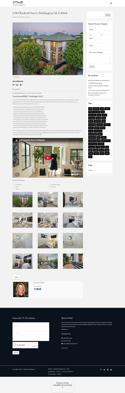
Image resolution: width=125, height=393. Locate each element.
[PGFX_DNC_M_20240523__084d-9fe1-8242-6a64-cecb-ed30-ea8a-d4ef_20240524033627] (22, 261)
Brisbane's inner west (94, 111)
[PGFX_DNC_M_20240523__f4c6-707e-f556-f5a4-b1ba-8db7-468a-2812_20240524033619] (48, 240)
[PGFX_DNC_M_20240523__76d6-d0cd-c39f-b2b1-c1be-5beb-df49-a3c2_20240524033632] (73, 261)
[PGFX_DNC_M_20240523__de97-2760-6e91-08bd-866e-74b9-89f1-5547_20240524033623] (22, 240)
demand (98, 118)
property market (106, 140)
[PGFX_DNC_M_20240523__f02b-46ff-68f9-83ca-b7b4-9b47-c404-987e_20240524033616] (48, 220)
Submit (92, 66)
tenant (90, 153)
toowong (96, 153)
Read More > (64, 329)
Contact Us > (64, 348)
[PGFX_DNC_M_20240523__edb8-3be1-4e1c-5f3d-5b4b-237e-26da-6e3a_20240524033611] (48, 199)
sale (107, 147)
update (107, 153)
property (104, 137)
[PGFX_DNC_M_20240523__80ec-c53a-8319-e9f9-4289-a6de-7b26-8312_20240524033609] (73, 199)
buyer (102, 111)
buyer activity (92, 115)
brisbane (107, 108)
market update (92, 134)
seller (90, 150)
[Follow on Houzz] (111, 369)
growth (90, 121)
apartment (96, 108)
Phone (91, 38)
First (90, 35)
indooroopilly (92, 124)
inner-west (99, 124)
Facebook (37, 289)
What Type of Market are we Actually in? (99, 80)
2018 (90, 108)
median (100, 134)
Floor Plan (16, 77)
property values (93, 143)
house (103, 121)
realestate (100, 143)
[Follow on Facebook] (101, 369)
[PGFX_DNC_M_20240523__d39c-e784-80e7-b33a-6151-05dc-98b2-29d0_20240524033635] (22, 199)
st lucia (101, 150)
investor (91, 127)
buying (99, 115)
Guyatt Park (97, 121)
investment (107, 124)
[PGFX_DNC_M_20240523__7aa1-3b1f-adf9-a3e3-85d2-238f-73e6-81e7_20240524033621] (73, 240)
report (102, 147)
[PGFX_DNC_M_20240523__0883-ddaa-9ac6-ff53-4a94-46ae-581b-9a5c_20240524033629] (48, 261)
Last (101, 35)
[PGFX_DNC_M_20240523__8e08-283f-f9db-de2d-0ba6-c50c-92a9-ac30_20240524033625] (73, 220)
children (104, 115)
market (91, 131)
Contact (90, 170)
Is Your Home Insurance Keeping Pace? (98, 90)
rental (97, 147)
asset (102, 108)
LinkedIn (40, 289)
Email (35, 289)
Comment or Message (96, 52)
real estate (91, 147)
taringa (107, 150)
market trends (98, 131)
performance (92, 137)
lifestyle (103, 127)
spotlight (96, 150)
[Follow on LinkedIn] (104, 369)
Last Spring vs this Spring (95, 83)
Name (91, 29)
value (90, 156)
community (91, 118)
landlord (97, 127)
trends (101, 153)
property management (94, 140)
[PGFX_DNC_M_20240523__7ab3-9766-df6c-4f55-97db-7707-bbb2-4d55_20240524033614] (22, 220)
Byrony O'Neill (18, 17)
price (98, 137)
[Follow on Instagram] (107, 369)
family (103, 118)
